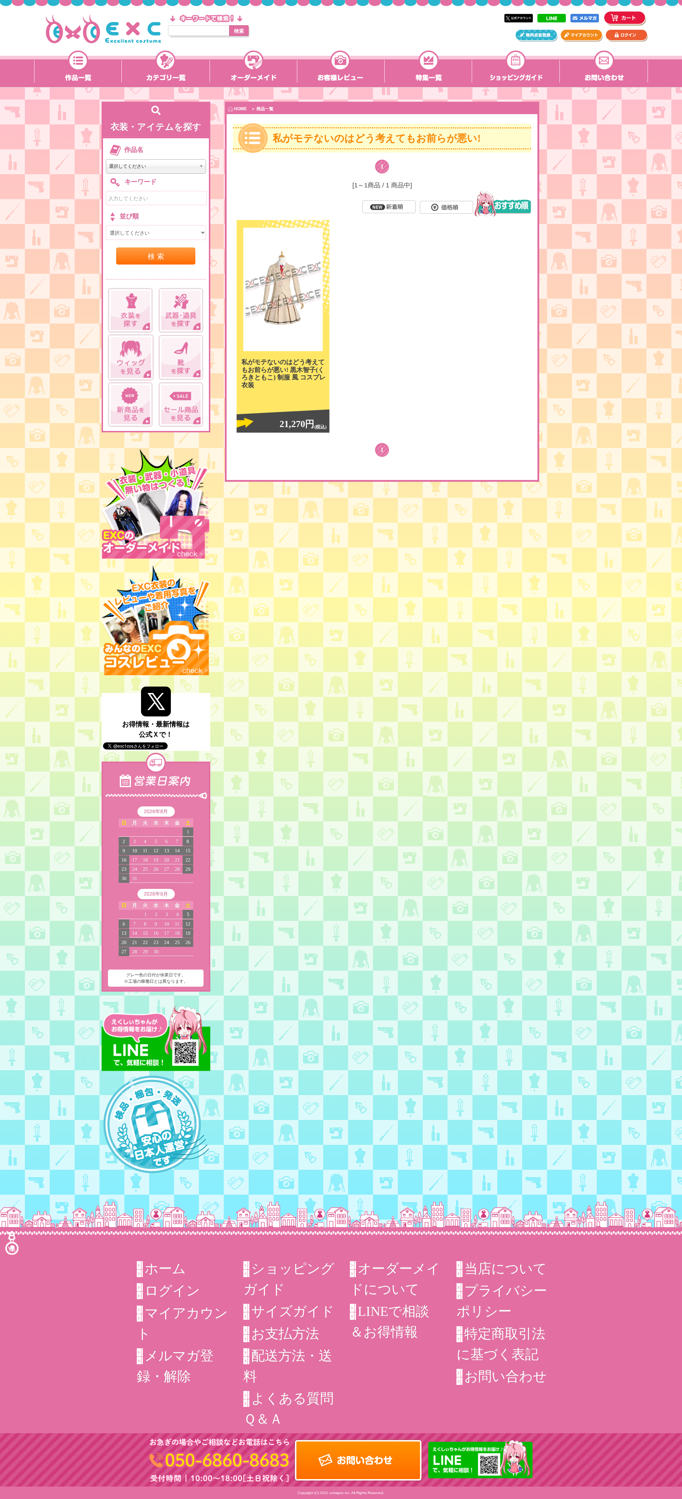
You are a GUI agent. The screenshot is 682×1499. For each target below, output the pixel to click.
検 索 (156, 256)
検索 (239, 30)
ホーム (165, 1268)
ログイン (172, 1290)
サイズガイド (292, 1311)
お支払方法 (285, 1333)
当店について (505, 1268)
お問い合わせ (505, 1376)
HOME (240, 108)
